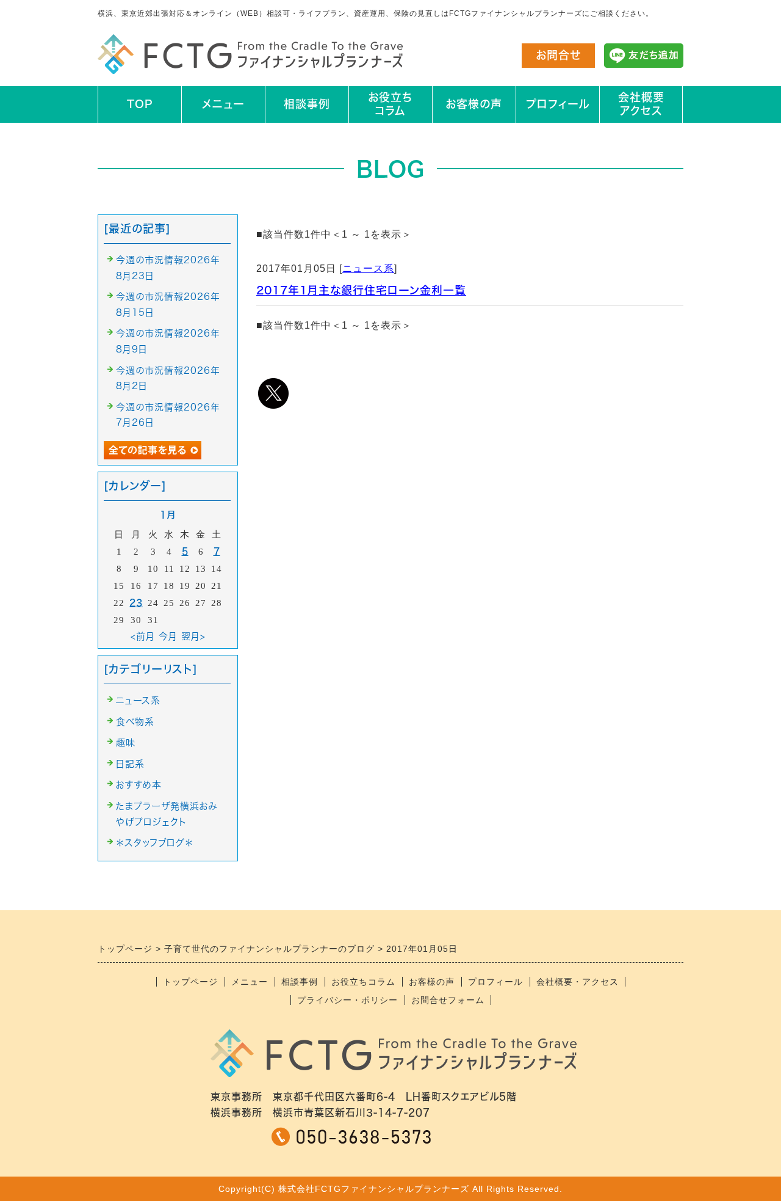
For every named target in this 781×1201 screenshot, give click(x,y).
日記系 (130, 763)
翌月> (193, 636)
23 (136, 602)
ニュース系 (368, 268)
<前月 (143, 636)
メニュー (223, 103)
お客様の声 (473, 103)
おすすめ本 (139, 784)
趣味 (125, 742)
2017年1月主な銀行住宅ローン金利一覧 (361, 290)
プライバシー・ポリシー (347, 1000)
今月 (168, 636)
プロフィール (557, 103)
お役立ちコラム (390, 104)
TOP (140, 103)
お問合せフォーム (447, 1000)
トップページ (190, 982)
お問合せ (558, 54)
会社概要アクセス (641, 104)
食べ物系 (135, 721)
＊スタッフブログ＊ (154, 842)
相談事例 (307, 103)
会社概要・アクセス (577, 982)
